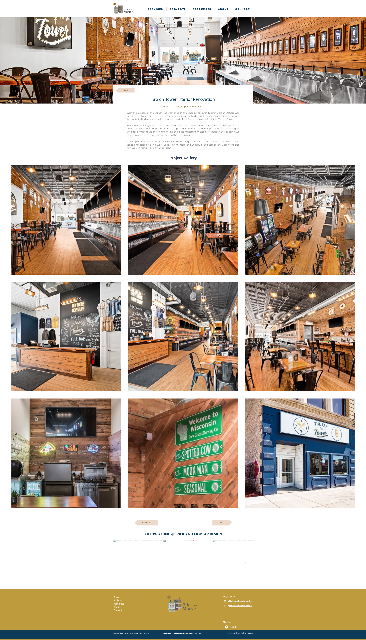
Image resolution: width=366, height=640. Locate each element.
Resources (119, 603)
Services (118, 597)
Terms (230, 633)
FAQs (250, 633)
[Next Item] (245, 563)
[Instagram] (224, 601)
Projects (118, 600)
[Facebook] (224, 606)
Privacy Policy (240, 633)
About (117, 607)
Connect (118, 610)
